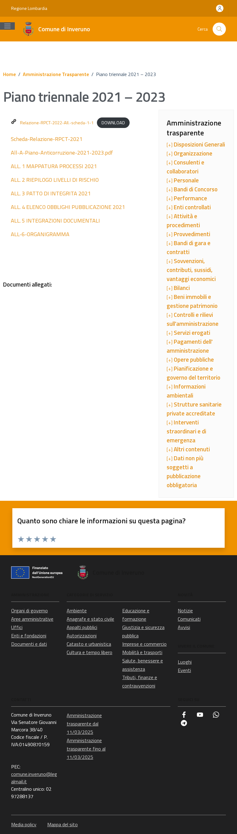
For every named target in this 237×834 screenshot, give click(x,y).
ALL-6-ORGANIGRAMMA (40, 234)
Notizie (185, 610)
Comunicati (189, 619)
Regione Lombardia (29, 8)
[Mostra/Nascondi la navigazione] (7, 26)
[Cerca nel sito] (219, 29)
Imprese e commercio (144, 644)
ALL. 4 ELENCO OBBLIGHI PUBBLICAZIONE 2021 (68, 207)
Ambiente (77, 610)
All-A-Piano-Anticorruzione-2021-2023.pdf (62, 152)
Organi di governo (29, 610)
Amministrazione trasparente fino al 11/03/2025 (86, 749)
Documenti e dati (29, 644)
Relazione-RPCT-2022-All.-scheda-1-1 (57, 122)
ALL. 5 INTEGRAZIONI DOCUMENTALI (55, 220)
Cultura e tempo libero (89, 652)
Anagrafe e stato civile (90, 619)
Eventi (184, 670)
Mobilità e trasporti (142, 652)
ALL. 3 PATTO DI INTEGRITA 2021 (51, 193)
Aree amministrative (32, 619)
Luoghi (185, 662)
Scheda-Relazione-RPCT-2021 (46, 139)
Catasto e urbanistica (89, 644)
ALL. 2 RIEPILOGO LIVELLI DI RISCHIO (55, 180)
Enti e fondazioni (28, 635)
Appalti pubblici (82, 627)
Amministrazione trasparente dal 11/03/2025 (84, 724)
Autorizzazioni (82, 635)
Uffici (17, 627)
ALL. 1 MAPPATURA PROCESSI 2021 (54, 166)
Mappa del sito (62, 824)
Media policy (23, 824)
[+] (196, 144)
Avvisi (184, 627)
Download (113, 122)
